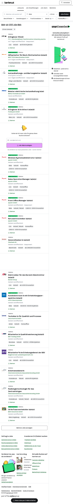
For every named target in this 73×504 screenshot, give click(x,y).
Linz (10, 45)
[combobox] (14, 14)
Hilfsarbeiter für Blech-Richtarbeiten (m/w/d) (27, 55)
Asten (11, 324)
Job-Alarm (44, 8)
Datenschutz (5, 491)
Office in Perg (36, 463)
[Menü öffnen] (2, 3)
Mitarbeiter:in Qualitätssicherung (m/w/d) (26, 334)
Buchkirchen (28, 449)
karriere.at (36, 457)
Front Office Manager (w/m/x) (20, 200)
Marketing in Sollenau (39, 472)
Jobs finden (65, 14)
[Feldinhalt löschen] (46, 14)
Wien (10, 117)
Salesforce (35, 466)
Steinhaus (27, 443)
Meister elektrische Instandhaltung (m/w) (26, 91)
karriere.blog (22, 454)
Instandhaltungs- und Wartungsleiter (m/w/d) (27, 73)
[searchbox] (24, 140)
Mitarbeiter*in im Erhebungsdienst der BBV (26, 352)
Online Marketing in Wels (9, 446)
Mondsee (12, 342)
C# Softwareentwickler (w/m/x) (21, 409)
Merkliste (53, 8)
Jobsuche (20, 8)
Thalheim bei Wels (30, 440)
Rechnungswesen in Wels (9, 443)
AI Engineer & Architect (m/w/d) (21, 109)
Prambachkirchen (14, 63)
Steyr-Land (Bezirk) (15, 81)
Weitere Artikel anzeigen (21, 474)
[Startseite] (9, 2)
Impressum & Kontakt (20, 487)
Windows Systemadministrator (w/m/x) (24, 158)
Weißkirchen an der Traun (32, 446)
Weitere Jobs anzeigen (24, 428)
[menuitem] (10, 19)
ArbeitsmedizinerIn (16, 371)
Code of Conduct (28, 491)
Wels (19, 24)
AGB (29, 487)
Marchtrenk (12, 248)
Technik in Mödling (38, 460)
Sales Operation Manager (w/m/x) (22, 179)
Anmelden (66, 2)
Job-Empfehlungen (32, 8)
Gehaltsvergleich (7, 482)
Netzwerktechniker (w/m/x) (20, 219)
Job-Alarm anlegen (25, 145)
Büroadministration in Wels (10, 449)
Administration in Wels (8, 440)
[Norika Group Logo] (10, 496)
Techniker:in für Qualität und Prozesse (24, 316)
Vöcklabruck (13, 99)
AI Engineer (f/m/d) (15, 37)
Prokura (34, 469)
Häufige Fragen (6, 487)
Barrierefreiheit (16, 491)
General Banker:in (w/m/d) (19, 240)
